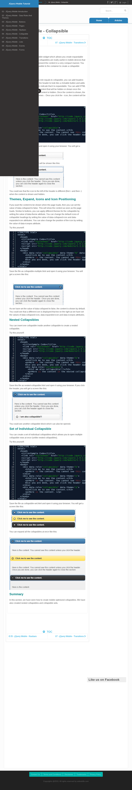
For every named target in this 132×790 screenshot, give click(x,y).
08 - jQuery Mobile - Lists (12, 42)
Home (99, 20)
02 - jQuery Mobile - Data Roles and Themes (17, 16)
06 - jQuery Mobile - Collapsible (15, 34)
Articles (118, 20)
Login (124, 2)
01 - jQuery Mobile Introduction (15, 11)
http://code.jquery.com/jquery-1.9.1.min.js (65, 119)
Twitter (112, 2)
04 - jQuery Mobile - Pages (13, 26)
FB (108, 2)
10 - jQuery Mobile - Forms (13, 50)
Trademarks (81, 774)
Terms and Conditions (52, 774)
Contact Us (35, 774)
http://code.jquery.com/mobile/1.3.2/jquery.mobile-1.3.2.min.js (78, 121)
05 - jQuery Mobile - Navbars (14, 30)
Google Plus (115, 2)
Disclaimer (69, 774)
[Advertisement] (54, 623)
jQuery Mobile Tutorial (19, 4)
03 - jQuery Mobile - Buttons (13, 22)
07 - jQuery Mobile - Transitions (15, 38)
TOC (49, 38)
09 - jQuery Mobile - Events (13, 46)
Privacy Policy (95, 774)
